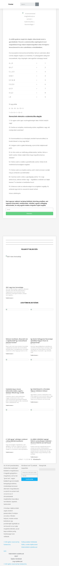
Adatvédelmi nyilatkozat (29, 547)
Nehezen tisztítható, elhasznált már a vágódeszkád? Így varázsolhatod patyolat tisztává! (17, 340)
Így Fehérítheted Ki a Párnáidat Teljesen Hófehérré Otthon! (40, 390)
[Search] (37, 4)
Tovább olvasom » (9, 298)
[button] (11, 4)
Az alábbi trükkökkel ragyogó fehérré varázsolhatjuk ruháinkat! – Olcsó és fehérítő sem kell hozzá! (41, 441)
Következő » (37, 459)
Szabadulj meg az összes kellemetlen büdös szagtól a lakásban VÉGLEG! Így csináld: (15, 390)
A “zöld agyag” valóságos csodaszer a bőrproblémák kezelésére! (17, 440)
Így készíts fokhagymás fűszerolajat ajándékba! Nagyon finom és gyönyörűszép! (42, 340)
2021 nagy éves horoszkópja (14, 287)
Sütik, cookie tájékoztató (29, 544)
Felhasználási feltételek (29, 542)
